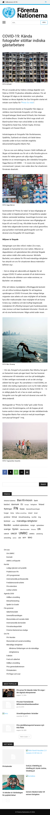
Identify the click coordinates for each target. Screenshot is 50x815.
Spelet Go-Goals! (12, 604)
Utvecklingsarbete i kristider (27, 713)
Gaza (22, 509)
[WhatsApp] (16, 472)
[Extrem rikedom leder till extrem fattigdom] (37, 782)
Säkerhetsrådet (24, 529)
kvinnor (7, 521)
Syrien (15, 529)
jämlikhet (7, 517)
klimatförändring (24, 517)
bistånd (7, 504)
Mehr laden (24, 737)
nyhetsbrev (40, 525)
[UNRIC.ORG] (25, 12)
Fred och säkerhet (13, 659)
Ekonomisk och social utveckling (18, 641)
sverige (7, 529)
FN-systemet (8, 608)
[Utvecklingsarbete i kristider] (8, 716)
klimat (14, 517)
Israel (36, 513)
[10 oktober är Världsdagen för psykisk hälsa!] (13, 783)
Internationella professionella (17, 579)
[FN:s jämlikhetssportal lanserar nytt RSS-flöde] (8, 728)
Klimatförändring (12, 601)
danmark (15, 504)
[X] (10, 472)
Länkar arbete (11, 590)
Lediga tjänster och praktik (16, 568)
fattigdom (33, 504)
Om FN (6, 634)
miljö (13, 521)
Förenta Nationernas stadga (17, 630)
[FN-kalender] (13, 756)
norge (32, 525)
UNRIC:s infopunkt (13, 561)
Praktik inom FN (12, 572)
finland (41, 504)
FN (16, 508)
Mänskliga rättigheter (14, 645)
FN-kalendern (11, 670)
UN (39, 529)
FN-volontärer (11, 586)
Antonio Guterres (9, 501)
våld (19, 538)
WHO (30, 537)
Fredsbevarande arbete (15, 583)
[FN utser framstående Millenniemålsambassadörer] (8, 705)
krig (39, 517)
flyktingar (8, 509)
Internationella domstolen (16, 623)
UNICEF (14, 533)
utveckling (7, 538)
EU (22, 504)
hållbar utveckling (21, 513)
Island (30, 513)
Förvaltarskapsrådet (14, 626)
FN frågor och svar (13, 674)
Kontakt (9, 557)
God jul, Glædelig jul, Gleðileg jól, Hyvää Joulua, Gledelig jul (36, 768)
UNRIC (23, 533)
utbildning (39, 534)
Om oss (7, 550)
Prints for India (28, 103)
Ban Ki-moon (24, 500)
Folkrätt (9, 656)
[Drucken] (27, 472)
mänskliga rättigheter (27, 521)
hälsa (12, 513)
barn (36, 500)
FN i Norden (10, 637)
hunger (6, 513)
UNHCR (6, 534)
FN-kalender (7, 766)
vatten (14, 538)
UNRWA (31, 534)
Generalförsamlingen (33, 509)
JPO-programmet (13, 575)
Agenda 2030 (9, 594)
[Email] (21, 472)
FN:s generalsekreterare (15, 667)
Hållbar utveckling (13, 597)
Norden (7, 525)
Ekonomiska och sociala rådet (17, 619)
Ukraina (33, 529)
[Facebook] (4, 472)
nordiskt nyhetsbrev (21, 525)
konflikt (34, 517)
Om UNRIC (10, 553)
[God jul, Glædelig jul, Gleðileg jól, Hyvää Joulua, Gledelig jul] (37, 756)
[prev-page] (3, 800)
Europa (27, 504)
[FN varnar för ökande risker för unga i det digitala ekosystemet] (8, 693)
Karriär (6, 564)
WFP (24, 538)
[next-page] (7, 800)
